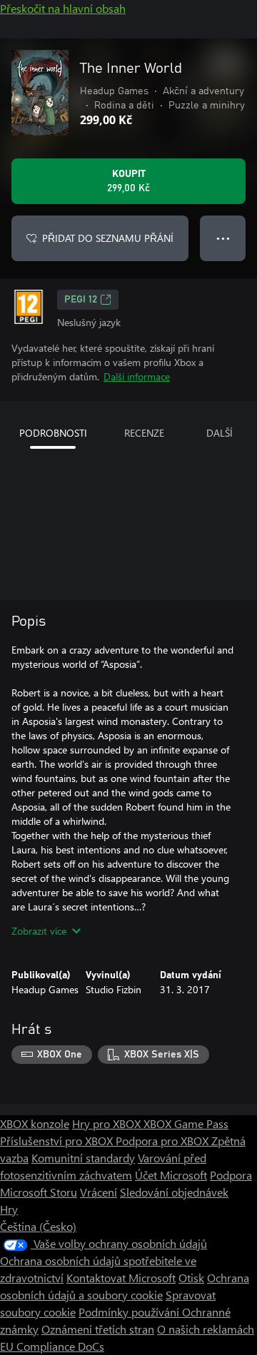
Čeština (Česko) (38, 1226)
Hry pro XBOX (107, 1123)
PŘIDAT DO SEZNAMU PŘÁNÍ (107, 238)
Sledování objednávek (174, 1191)
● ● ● (223, 238)
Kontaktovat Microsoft (121, 1277)
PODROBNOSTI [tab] (53, 433)
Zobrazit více (38, 931)
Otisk (191, 1277)
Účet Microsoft (171, 1174)
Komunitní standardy (83, 1157)
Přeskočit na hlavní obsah (63, 8)
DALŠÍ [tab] (219, 433)
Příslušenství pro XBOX (58, 1140)
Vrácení (98, 1191)
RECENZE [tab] (144, 433)
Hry (9, 1209)
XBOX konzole (34, 1123)
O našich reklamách (205, 1328)
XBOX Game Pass (185, 1123)
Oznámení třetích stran (97, 1328)
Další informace (137, 376)
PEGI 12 (80, 300)
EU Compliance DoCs (52, 1346)
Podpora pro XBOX (163, 1140)
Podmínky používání (130, 1311)
